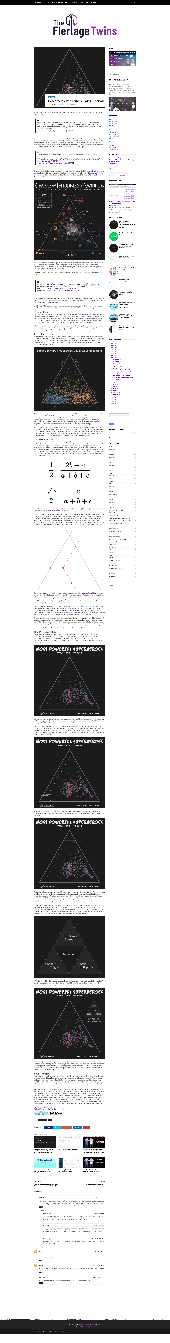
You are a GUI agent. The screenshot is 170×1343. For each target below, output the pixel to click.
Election (112, 460)
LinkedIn (114, 134)
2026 (112, 343)
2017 (112, 399)
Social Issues (113, 550)
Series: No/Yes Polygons (116, 523)
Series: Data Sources (116, 515)
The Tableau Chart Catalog (121, 375)
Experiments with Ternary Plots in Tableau (123, 378)
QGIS (111, 499)
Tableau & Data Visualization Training (121, 160)
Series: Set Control (115, 536)
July (114, 382)
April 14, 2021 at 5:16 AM (98, 1265)
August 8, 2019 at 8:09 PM (98, 1238)
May (114, 386)
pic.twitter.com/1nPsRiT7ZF (47, 161)
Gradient (112, 465)
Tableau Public (59, 1109)
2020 (112, 356)
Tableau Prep (114, 565)
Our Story (112, 489)
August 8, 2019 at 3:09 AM (98, 1225)
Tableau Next (113, 563)
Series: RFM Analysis (115, 531)
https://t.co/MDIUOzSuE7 (46, 288)
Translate (122, 175)
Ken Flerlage (47, 1213)
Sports (112, 552)
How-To (45, 1120)
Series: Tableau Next (115, 542)
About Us (46, 2)
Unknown (41, 1197)
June (114, 384)
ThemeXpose (43, 1332)
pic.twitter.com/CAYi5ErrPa (66, 288)
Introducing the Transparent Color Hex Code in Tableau (126, 316)
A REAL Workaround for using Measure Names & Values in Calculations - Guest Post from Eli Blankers (93, 1151)
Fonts (111, 462)
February (116, 392)
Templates (113, 571)
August (115, 368)
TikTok (113, 125)
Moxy (111, 484)
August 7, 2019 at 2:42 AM (98, 1197)
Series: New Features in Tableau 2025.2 (120, 521)
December (116, 359)
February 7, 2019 (65, 131)
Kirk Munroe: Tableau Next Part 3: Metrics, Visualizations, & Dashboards (45, 1171)
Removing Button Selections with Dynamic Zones (68, 1170)
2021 (112, 353)
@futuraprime (70, 286)
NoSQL (112, 486)
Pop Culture (113, 494)
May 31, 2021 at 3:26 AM (98, 1277)
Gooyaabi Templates (60, 1332)
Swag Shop (112, 163)
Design (112, 457)
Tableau (50, 1120)
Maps (111, 481)
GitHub (113, 138)
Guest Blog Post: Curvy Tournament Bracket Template (126, 246)
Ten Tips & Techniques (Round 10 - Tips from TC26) (126, 292)
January (115, 394)
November (116, 362)
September (116, 366)
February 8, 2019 (65, 163)
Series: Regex (114, 528)
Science (112, 507)
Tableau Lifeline (84, 2)
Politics (112, 491)
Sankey (112, 505)
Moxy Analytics (114, 161)
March (115, 390)
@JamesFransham (46, 286)
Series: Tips (113, 544)
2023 (112, 349)
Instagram (114, 123)
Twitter (114, 133)
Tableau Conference (115, 560)
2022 (112, 351)
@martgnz (57, 286)
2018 (112, 397)
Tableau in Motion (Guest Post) (122, 370)
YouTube (94, 2)
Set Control (113, 547)
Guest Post (113, 468)
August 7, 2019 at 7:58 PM (98, 1213)
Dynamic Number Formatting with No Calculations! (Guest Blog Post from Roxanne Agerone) (45, 1150)
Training (74, 2)
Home (111, 586)
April (114, 388)
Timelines (112, 573)
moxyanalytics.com (89, 1326)
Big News (112, 449)
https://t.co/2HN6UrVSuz (88, 155)
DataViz (51, 97)
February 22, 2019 (73, 290)
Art (111, 446)
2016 (112, 401)
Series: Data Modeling (116, 513)
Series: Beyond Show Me (117, 510)
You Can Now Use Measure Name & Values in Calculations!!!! (93, 1170)
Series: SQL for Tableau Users (118, 539)
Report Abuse (114, 438)
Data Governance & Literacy (117, 452)
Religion (112, 502)
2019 (112, 358)
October (115, 364)
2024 (112, 347)
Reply (41, 1207)
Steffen (41, 1252)
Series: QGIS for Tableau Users (118, 526)
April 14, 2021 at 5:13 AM (98, 1251)
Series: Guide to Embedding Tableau (120, 518)
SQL (111, 555)
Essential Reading (57, 2)
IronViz (112, 478)
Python (112, 497)
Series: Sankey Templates (117, 534)
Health (112, 470)
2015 (112, 403)
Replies (42, 1210)
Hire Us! (67, 2)
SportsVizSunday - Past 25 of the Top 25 (122, 372)
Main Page (38, 2)
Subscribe (114, 120)
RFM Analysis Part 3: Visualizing (68, 1149)
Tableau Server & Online (117, 568)
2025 (112, 345)
